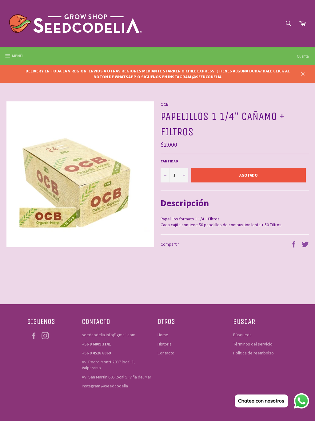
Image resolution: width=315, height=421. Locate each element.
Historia (165, 344)
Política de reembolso (253, 353)
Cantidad (169, 161)
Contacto (166, 353)
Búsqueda (242, 334)
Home (163, 334)
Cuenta (303, 56)
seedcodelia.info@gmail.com (108, 334)
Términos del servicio (253, 344)
